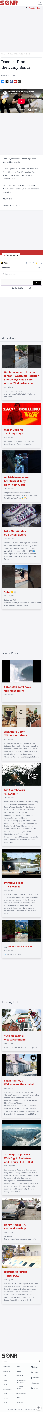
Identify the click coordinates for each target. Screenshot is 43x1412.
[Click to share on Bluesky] (2, 81)
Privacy (18, 1371)
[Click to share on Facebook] (11, 81)
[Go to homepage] (9, 3)
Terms (18, 1367)
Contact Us (19, 1376)
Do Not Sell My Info (19, 1388)
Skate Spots (6, 1371)
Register (32, 8)
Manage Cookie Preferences (21, 1381)
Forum (5, 1394)
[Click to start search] (26, 8)
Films (4, 1376)
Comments (12, 255)
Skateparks (6, 1367)
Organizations (7, 1389)
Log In (39, 8)
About (18, 1398)
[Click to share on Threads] (7, 81)
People (5, 1385)
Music (5, 1380)
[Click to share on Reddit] (15, 81)
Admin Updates (21, 1393)
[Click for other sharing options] (19, 81)
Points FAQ (19, 1402)
